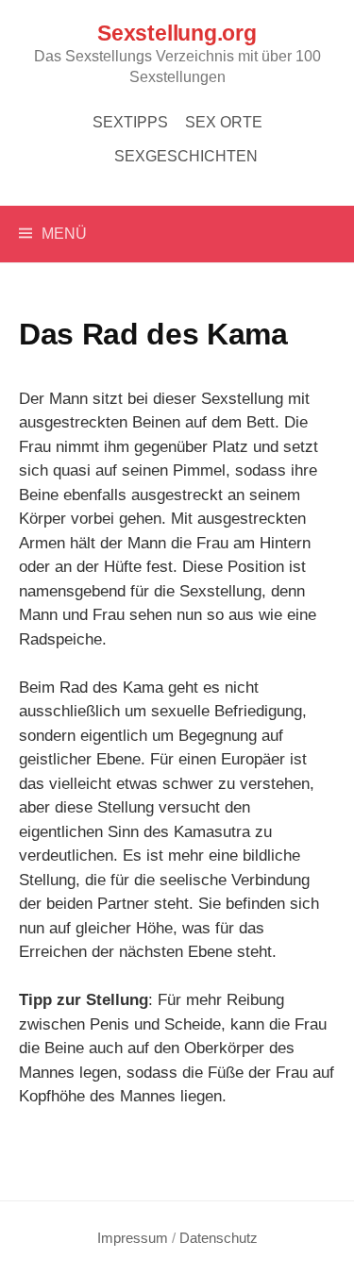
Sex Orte (223, 122)
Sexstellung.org (177, 33)
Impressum (132, 1238)
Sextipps (130, 122)
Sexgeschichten (186, 156)
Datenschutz (218, 1238)
